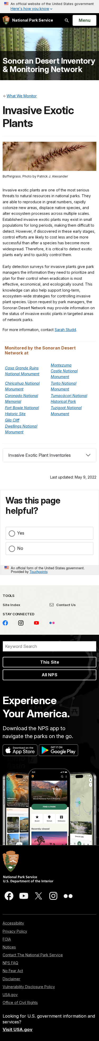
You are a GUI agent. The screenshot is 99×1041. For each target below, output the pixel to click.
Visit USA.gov (17, 1029)
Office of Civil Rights (20, 1002)
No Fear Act (13, 970)
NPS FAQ (10, 963)
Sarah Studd (65, 329)
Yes (20, 533)
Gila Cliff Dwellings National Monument (21, 426)
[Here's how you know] (49, 6)
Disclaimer (11, 979)
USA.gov (10, 994)
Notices (9, 947)
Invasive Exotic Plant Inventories (39, 455)
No (20, 548)
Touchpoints (39, 571)
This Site (49, 662)
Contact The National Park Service (33, 955)
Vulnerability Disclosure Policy (29, 986)
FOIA (7, 939)
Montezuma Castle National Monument (64, 371)
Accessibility (13, 923)
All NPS (49, 674)
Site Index (11, 605)
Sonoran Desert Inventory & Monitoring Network (49, 65)
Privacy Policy (15, 931)
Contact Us (65, 605)
